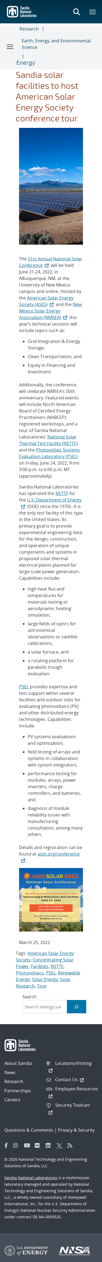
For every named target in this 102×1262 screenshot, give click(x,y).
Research (29, 29)
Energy (25, 62)
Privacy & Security (76, 1130)
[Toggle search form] (76, 12)
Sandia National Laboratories (30, 1177)
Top (86, 1256)
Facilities (39, 966)
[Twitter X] (61, 1145)
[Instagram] (17, 1145)
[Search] (76, 1006)
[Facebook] (6, 1145)
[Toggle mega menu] (93, 12)
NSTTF (61, 493)
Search (29, 997)
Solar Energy (45, 979)
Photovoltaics (30, 973)
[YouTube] (28, 1145)
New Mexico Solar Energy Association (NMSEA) (50, 310)
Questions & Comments (28, 1130)
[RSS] (71, 1145)
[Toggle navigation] (10, 46)
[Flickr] (39, 1145)
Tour (42, 986)
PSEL (24, 687)
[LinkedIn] (50, 1145)
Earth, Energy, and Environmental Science (56, 44)
